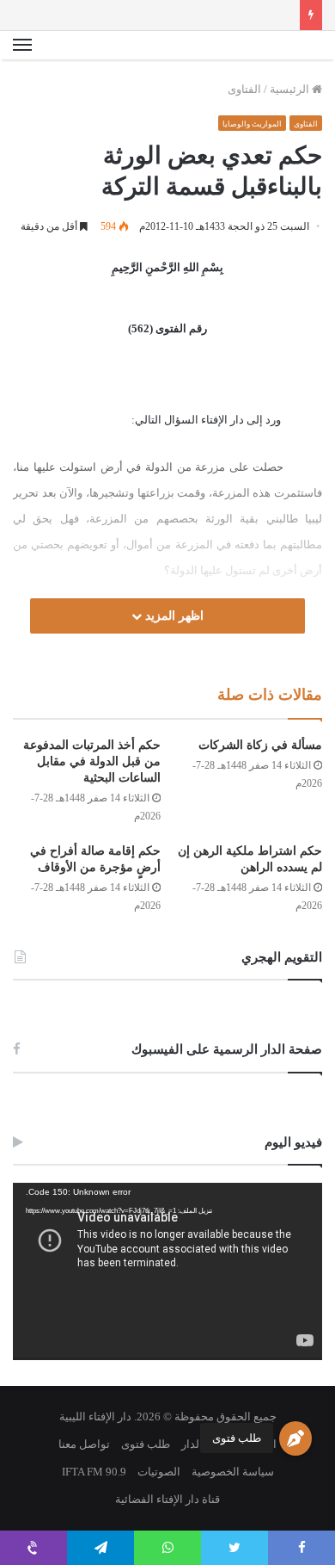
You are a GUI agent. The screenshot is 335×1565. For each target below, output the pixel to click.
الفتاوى (244, 89)
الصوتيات (158, 1471)
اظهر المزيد (173, 615)
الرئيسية (291, 89)
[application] (167, 1271)
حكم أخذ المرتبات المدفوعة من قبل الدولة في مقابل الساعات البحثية (92, 761)
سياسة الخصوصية (233, 1471)
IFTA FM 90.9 (94, 1471)
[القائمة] (22, 46)
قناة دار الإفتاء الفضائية (167, 1499)
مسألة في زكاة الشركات (260, 745)
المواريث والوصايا (252, 124)
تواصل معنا (84, 1444)
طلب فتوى (236, 1438)
